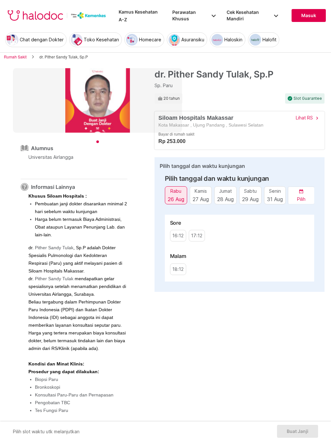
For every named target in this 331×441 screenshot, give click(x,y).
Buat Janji (297, 431)
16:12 (178, 235)
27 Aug (201, 199)
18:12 (178, 269)
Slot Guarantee (308, 98)
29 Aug (250, 199)
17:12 (196, 235)
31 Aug (275, 199)
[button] (301, 195)
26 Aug (176, 199)
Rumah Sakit (15, 56)
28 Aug (225, 199)
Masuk (308, 15)
